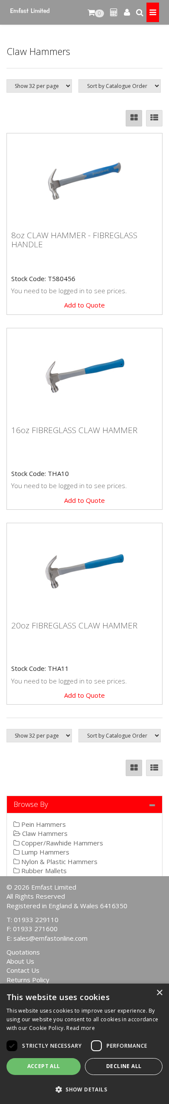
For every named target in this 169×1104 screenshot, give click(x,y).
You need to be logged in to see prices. (69, 290)
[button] (84, 1089)
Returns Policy (27, 979)
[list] (154, 118)
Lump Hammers (44, 852)
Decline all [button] (123, 1066)
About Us (20, 961)
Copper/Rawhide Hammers (61, 843)
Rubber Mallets (43, 870)
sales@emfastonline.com (50, 938)
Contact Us (22, 970)
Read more (80, 1028)
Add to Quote (84, 305)
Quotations (23, 952)
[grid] (134, 118)
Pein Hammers (43, 824)
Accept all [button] (43, 1066)
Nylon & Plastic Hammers (59, 861)
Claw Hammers (44, 833)
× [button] (159, 993)
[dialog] (84, 1044)
